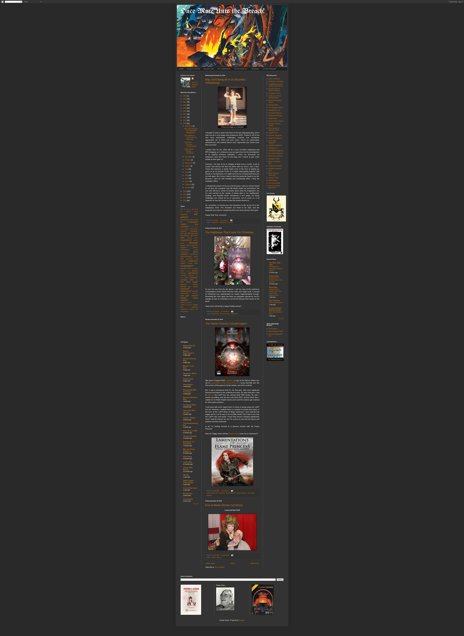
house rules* (193, 263)
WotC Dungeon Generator (273, 174)
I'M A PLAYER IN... (241, 69)
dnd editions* (185, 235)
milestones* (223, 222)
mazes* (188, 271)
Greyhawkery (188, 384)
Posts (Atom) (219, 567)
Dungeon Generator (275, 166)
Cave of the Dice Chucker (189, 411)
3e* (188, 209)
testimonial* (184, 309)
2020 (185, 105)
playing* (183, 286)
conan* (186, 229)
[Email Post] (231, 220)
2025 (185, 96)
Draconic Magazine (275, 135)
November (189, 157)
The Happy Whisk (189, 405)
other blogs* (192, 282)
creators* (222, 493)
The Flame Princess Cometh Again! (190, 144)
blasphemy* (215, 313)
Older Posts (254, 563)
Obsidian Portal (273, 159)
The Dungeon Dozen (275, 108)
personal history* (189, 284)
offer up (211, 395)
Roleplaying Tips (274, 110)
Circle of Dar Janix (190, 488)
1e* (182, 209)
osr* (248, 493)
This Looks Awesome (276, 302)
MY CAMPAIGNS (224, 69)
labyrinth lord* (186, 268)
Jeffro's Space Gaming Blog (188, 481)
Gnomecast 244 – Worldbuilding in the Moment (275, 280)
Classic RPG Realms (187, 468)
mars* (182, 271)
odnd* (191, 280)
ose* (197, 280)
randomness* (186, 291)
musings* (194, 277)
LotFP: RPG (187, 462)
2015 (185, 120)
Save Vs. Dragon (189, 418)
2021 (185, 102)
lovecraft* (195, 268)
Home (233, 563)
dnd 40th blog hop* (191, 233)
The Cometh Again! (226, 323)
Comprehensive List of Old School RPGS (275, 85)
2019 (185, 108)
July (186, 169)
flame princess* (225, 313)
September (189, 163)
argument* (184, 214)
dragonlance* (186, 240)
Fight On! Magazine (275, 138)
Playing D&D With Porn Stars (189, 391)
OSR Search (272, 329)
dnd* (183, 238)
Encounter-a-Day (274, 183)
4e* (190, 209)
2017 (185, 114)
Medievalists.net (189, 346)
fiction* (183, 245)
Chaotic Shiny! (273, 178)
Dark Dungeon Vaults (275, 331)
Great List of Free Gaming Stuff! (274, 97)
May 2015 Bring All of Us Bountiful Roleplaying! (191, 130)
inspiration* (187, 265)
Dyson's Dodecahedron (188, 352)
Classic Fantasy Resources (274, 187)
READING (255, 69)
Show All (195, 503)
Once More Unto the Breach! (223, 11)
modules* (184, 275)
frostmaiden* (185, 250)
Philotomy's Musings (275, 81)
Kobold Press (273, 133)
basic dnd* (214, 493)
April (187, 178)
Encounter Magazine (275, 153)
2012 (185, 194)
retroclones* (185, 293)
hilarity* (183, 263)
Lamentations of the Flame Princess (224, 383)
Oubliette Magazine (275, 145)
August (187, 166)
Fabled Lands (188, 379)
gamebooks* (194, 254)
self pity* (185, 296)
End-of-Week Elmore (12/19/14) (223, 505)
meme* (195, 271)
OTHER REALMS (269, 69)
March (187, 181)
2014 (185, 123)
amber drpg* (192, 211)
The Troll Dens (274, 301)
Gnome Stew (274, 276)
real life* (231, 222)
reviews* (195, 293)
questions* (185, 289)
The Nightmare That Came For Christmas (229, 232)
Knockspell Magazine (272, 142)
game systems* (242, 493)
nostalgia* (184, 280)
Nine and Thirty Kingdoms (189, 450)
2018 (185, 111)
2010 (185, 200)
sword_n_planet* (186, 302)
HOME (181, 69)
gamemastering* (186, 257)
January (188, 187)
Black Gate (273, 287)
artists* (213, 557)
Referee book (234, 434)
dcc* (182, 233)
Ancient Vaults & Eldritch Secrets (274, 89)
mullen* (186, 277)
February (188, 184)
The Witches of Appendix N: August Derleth (275, 268)
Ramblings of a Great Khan (188, 443)
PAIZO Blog (187, 457)
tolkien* (191, 309)
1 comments (224, 220)
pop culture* (193, 286)
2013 (185, 191)
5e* (193, 209)
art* (196, 214)
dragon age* (192, 238)
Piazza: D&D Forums (275, 121)
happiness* (215, 222)
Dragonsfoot (272, 118)
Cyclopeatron (188, 499)
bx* (182, 222)
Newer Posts (210, 563)
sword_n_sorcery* (186, 304)
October (188, 160)
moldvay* (191, 275)
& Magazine (272, 148)
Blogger (241, 620)
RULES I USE (209, 69)
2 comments (225, 311)
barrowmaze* (185, 220)
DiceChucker (187, 493)
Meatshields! (272, 180)
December (189, 126)
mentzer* (183, 273)
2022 (185, 99)
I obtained (229, 380)
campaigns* (193, 222)
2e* (185, 209)
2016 (185, 117)
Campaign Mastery (275, 113)
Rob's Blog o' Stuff (190, 431)
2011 (185, 197)
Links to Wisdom (274, 79)
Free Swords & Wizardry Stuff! (273, 129)
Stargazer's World (189, 373)
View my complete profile (195, 84)
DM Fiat (186, 475)
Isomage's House (274, 93)
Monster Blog (273, 105)
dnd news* (194, 235)
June (187, 172)
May (186, 175)
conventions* (193, 229)
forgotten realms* (189, 247)
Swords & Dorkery (190, 436)
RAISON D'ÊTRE (193, 69)
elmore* (219, 557)
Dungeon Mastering (275, 115)
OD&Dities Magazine (275, 151)
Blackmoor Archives (275, 156)
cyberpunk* (194, 231)
